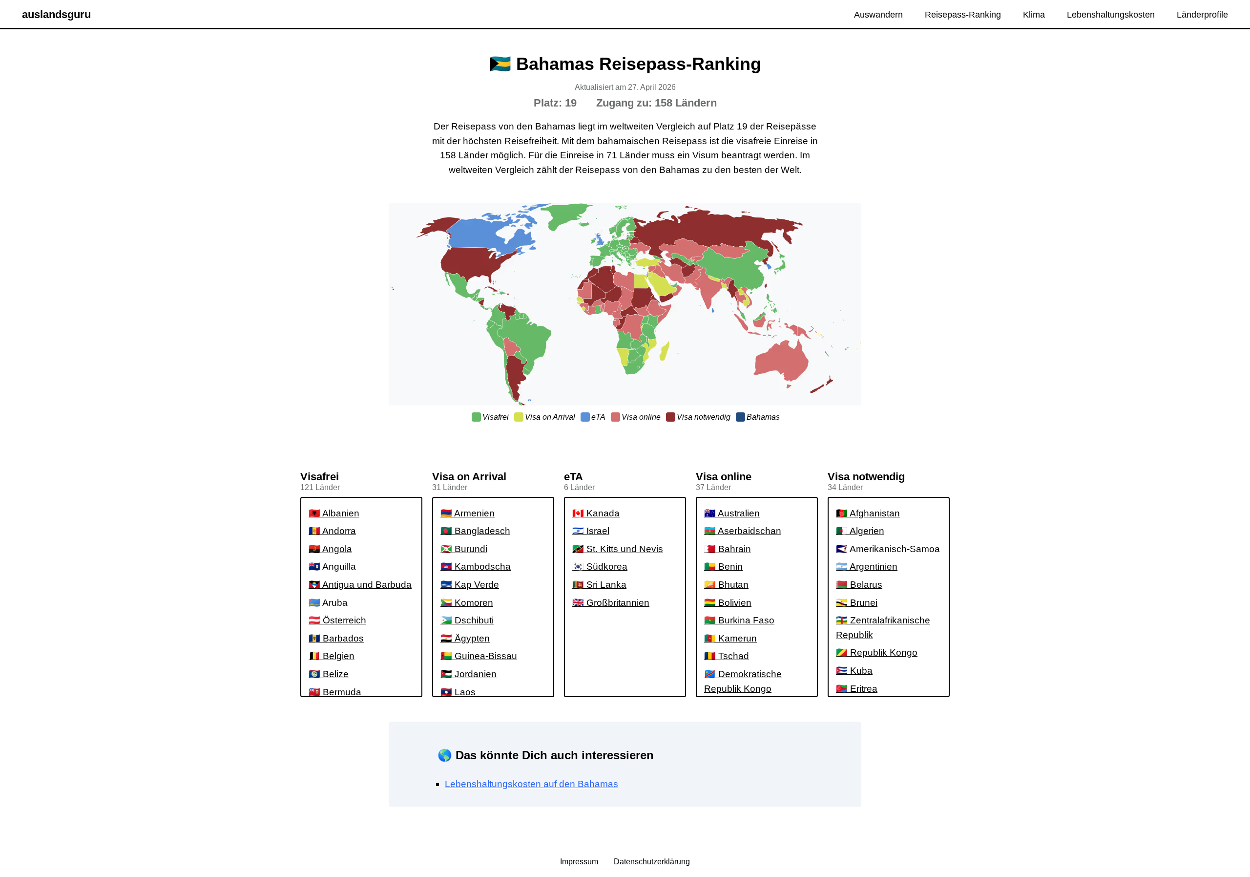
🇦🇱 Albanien (334, 513)
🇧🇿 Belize (329, 674)
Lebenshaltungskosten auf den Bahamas (531, 784)
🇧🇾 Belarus (859, 584)
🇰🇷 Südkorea (599, 566)
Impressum (580, 861)
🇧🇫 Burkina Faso (739, 620)
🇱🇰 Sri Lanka (599, 584)
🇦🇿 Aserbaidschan (742, 531)
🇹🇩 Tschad (726, 656)
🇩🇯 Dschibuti (467, 620)
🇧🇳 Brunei (856, 603)
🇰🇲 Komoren (466, 603)
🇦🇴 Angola (330, 549)
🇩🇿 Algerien (860, 531)
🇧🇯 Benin (723, 566)
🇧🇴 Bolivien (727, 603)
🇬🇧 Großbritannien (610, 603)
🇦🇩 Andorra (332, 531)
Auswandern (878, 15)
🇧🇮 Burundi (463, 549)
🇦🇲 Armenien (467, 513)
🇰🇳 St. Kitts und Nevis (617, 549)
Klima (1034, 15)
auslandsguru (56, 14)
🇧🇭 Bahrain (727, 549)
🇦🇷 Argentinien (866, 566)
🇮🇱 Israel (590, 531)
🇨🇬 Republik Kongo (876, 652)
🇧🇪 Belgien (331, 656)
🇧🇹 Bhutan (726, 584)
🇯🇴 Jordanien (468, 674)
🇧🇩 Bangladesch (475, 531)
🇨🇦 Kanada (596, 513)
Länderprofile (1202, 15)
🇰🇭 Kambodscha (475, 566)
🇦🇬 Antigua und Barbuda (360, 584)
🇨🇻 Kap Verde (469, 584)
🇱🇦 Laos (458, 692)
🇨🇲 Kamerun (730, 638)
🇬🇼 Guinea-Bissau (478, 656)
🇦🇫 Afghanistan (868, 513)
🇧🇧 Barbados (336, 638)
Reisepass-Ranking (963, 15)
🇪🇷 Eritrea (856, 689)
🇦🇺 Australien (732, 513)
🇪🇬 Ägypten (465, 638)
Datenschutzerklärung (652, 861)
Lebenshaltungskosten (1111, 15)
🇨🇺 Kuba (854, 670)
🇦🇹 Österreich (337, 620)
